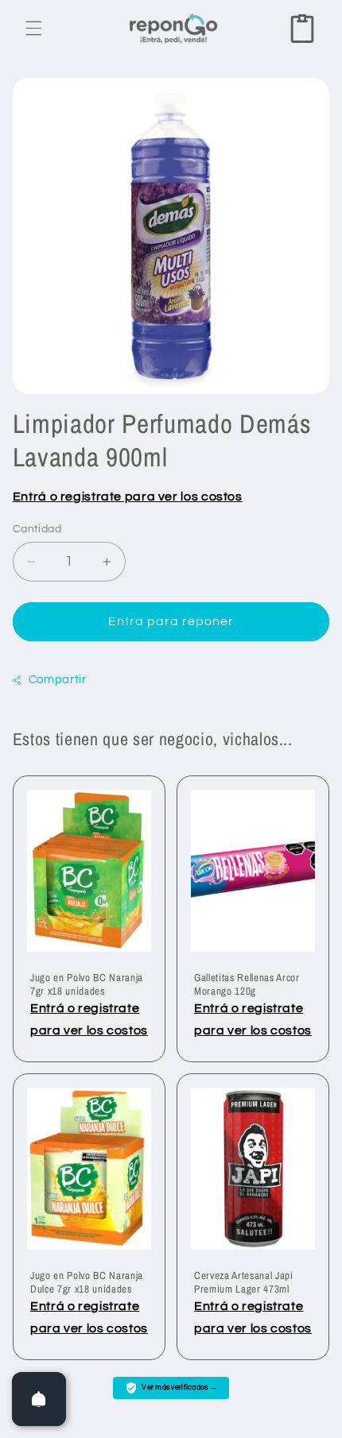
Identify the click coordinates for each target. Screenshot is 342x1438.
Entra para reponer (171, 621)
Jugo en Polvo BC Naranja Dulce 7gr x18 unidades (86, 1282)
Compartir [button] (58, 680)
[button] (33, 28)
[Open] (39, 1399)
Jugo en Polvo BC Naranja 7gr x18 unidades (86, 984)
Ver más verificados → (179, 1387)
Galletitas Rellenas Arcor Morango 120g (247, 984)
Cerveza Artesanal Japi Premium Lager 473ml (243, 1282)
